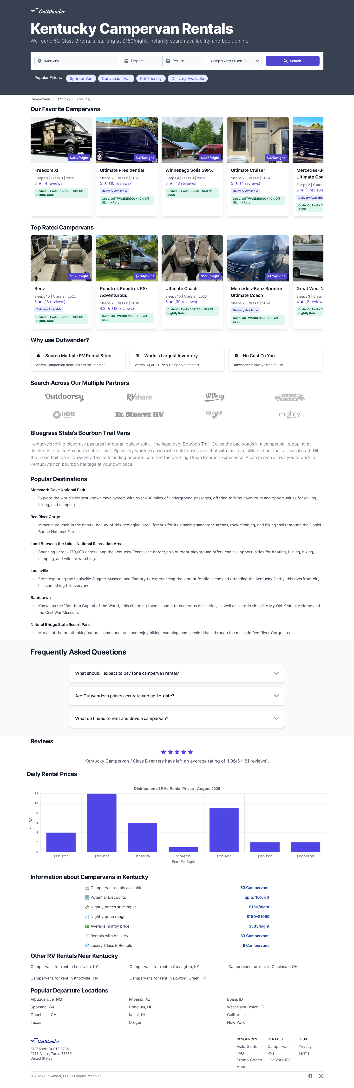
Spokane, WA (43, 1007)
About (242, 1066)
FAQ (240, 1053)
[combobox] (75, 61)
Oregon (135, 1022)
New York (236, 1022)
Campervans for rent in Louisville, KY (64, 966)
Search (295, 61)
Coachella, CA (43, 1014)
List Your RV (279, 1059)
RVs (271, 1053)
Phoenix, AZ (140, 999)
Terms (303, 1053)
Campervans (279, 1046)
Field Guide (247, 1046)
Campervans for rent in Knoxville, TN (64, 978)
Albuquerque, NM (46, 999)
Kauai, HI (137, 1014)
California (236, 1014)
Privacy (305, 1046)
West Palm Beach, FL (246, 1007)
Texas (36, 1022)
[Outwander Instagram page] (321, 1076)
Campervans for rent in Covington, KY (164, 966)
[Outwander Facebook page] (310, 1076)
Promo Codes (249, 1059)
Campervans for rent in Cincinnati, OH (263, 966)
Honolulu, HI (140, 1007)
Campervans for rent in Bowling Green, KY (168, 978)
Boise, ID (235, 999)
